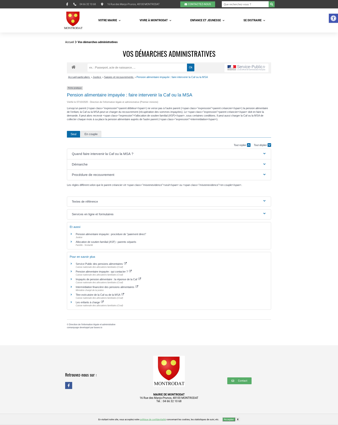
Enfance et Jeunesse (205, 20)
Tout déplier (261, 145)
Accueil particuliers (79, 77)
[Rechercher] (272, 4)
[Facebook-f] (68, 385)
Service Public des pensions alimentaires (100, 263)
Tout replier (240, 145)
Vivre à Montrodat (154, 20)
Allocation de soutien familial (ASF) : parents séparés (106, 241)
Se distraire (252, 20)
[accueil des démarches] (73, 67)
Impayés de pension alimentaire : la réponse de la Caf (107, 279)
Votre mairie (107, 20)
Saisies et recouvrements (119, 77)
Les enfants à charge (88, 302)
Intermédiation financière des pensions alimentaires (105, 287)
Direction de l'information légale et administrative (92, 324)
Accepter (229, 419)
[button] (333, 18)
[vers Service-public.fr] (246, 68)
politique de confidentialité (153, 419)
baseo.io (98, 327)
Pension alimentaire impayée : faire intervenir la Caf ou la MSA (172, 77)
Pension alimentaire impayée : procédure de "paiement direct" (111, 234)
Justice (97, 77)
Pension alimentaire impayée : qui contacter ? (102, 271)
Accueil (69, 42)
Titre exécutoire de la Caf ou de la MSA (98, 294)
